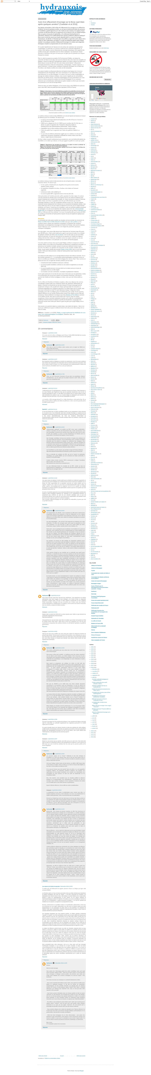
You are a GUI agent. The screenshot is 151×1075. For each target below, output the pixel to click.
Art (91, 156)
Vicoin (92, 544)
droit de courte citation (70, 112)
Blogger (82, 1070)
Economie (93, 257)
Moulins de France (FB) (97, 623)
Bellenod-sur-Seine (95, 170)
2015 (92, 730)
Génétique (93, 307)
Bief (92, 175)
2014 (92, 732)
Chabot (92, 206)
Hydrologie (93, 325)
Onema (92, 400)
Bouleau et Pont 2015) (72, 295)
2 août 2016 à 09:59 (52, 631)
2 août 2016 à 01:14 (55, 595)
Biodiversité (93, 179)
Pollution (93, 428)
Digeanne (93, 250)
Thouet (92, 519)
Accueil (62, 1055)
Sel (91, 480)
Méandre (93, 364)
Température (94, 514)
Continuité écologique (47, 322)
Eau (92, 256)
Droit (92, 254)
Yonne (92, 557)
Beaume (93, 168)
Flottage (93, 298)
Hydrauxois (49, 345)
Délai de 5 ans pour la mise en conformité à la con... (99, 699)
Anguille (93, 138)
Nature (92, 384)
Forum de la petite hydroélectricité (99, 600)
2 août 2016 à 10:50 (59, 648)
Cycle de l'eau (94, 241)
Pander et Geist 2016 (66, 249)
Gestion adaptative (95, 309)
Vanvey (92, 537)
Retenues (93, 443)
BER (92, 172)
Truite (92, 530)
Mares (92, 361)
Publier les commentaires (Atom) (52, 1058)
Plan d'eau (93, 420)
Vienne (92, 548)
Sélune (92, 482)
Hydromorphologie (95, 327)
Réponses (46, 342)
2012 (92, 737)
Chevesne (93, 211)
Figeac (92, 291)
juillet (93, 716)
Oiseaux (93, 396)
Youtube (93, 24)
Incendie (93, 332)
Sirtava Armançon (95, 635)
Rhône (92, 446)
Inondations (93, 334)
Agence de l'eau (94, 127)
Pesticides (93, 414)
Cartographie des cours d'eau (98, 197)
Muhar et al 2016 (42, 221)
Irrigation (93, 341)
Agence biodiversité (95, 126)
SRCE (92, 503)
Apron (92, 143)
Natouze (93, 382)
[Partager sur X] (55, 320)
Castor (92, 199)
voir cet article (59, 234)
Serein (92, 489)
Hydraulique (94, 322)
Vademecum (94, 535)
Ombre (92, 398)
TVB (92, 534)
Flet (92, 295)
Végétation (93, 539)
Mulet (92, 380)
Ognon (92, 395)
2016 (92, 667)
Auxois (92, 163)
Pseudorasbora (94, 436)
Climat (92, 216)
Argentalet (93, 151)
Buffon (92, 188)
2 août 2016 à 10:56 (52, 719)
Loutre (92, 357)
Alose (92, 135)
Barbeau (93, 165)
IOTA (92, 338)
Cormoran (93, 227)
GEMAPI (93, 306)
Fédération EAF (95, 608)
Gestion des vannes (95, 311)
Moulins (93, 379)
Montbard (93, 370)
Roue (92, 459)
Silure (92, 494)
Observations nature (95, 389)
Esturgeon (93, 277)
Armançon (93, 152)
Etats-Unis (93, 281)
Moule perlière (94, 375)
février (94, 726)
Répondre (44, 338)
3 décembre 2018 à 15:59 (66, 886)
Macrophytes (94, 359)
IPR (92, 339)
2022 (92, 655)
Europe (92, 286)
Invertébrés (93, 336)
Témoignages (94, 512)
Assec (92, 158)
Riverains (93, 452)
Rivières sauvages (95, 453)
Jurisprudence (94, 343)
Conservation (94, 222)
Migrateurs (93, 368)
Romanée (93, 457)
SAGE (92, 461)
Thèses (92, 518)
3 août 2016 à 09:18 (56, 790)
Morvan (92, 373)
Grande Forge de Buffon (97, 615)
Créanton (93, 234)
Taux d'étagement (95, 509)
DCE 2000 (93, 243)
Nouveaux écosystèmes (96, 387)
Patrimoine (93, 409)
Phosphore (93, 416)
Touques (93, 525)
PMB (92, 423)
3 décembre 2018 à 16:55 (61, 963)
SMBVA (92, 498)
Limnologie (93, 350)
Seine (92, 477)
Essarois (93, 273)
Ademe (92, 120)
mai (93, 720)
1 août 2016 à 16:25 (59, 345)
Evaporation (94, 290)
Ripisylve (93, 448)
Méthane (93, 366)
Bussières (93, 190)
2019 (92, 661)
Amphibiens (93, 136)
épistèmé (44, 409)
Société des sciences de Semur (99, 637)
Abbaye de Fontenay (96, 565)
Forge (92, 304)
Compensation (94, 220)
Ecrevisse (93, 259)
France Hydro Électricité (97, 603)
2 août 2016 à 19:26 (59, 753)
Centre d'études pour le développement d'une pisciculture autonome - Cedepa (99, 587)
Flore (92, 297)
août (93, 677)
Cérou (92, 202)
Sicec (92, 493)
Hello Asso (106, 48)
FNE (92, 300)
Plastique (93, 421)
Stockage (93, 505)
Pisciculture (93, 418)
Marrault (93, 363)
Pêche (92, 412)
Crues (92, 238)
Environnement (94, 268)
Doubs (92, 252)
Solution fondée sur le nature (98, 501)
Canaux (93, 193)
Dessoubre (93, 247)
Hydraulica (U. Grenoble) (97, 618)
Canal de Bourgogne (96, 192)
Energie (93, 265)
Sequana (93, 487)
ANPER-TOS (94, 140)
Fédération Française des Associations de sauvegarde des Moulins (99, 612)
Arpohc (93, 570)
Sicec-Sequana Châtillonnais (98, 632)
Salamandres (94, 464)
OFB (92, 393)
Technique (93, 510)
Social (92, 500)
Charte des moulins (95, 209)
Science (59, 322)
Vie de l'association (95, 546)
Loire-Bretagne (94, 354)
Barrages (93, 167)
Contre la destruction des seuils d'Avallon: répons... (99, 683)
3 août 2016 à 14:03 (59, 809)
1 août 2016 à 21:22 (52, 478)
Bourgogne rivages (96, 583)
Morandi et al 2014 (60, 221)
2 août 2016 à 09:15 (52, 612)
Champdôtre (94, 208)
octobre (94, 673)
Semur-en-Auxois (95, 485)
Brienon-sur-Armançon (96, 184)
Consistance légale (95, 224)
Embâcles (93, 263)
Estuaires (93, 275)
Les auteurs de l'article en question (51, 886)
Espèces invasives (95, 272)
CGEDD (93, 204)
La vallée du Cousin (96, 621)
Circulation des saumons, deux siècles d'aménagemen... (101, 693)
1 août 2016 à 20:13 (52, 388)
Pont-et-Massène (95, 430)
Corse (92, 229)
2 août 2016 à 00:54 (59, 510)
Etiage (92, 282)
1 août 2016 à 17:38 (59, 374)
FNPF (92, 302)
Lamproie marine (95, 348)
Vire (92, 550)
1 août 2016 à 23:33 (59, 427)
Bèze (92, 174)
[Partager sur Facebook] (57, 320)
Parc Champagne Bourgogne (98, 404)
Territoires (93, 516)
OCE (92, 391)
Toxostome (93, 528)
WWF (92, 555)
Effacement (54, 322)
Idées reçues (94, 330)
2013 (92, 735)
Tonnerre (93, 523)
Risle (92, 450)
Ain (91, 129)
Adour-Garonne (94, 124)
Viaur (92, 542)
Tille (92, 521)
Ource (92, 402)
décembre (94, 669)
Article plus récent (43, 1055)
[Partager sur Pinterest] (59, 320)
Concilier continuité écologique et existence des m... (100, 680)
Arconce (93, 147)
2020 (92, 659)
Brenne (92, 181)
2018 (92, 663)
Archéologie (94, 145)
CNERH (93, 218)
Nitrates (92, 386)
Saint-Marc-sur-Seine (96, 462)
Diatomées (93, 249)
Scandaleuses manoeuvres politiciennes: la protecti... (98, 696)
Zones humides (94, 559)
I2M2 (92, 329)
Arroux (92, 154)
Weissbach (93, 553)
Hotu (92, 320)
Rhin (92, 444)
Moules (92, 377)
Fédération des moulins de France (99, 605)
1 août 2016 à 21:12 (52, 409)
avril (93, 722)
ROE (92, 455)
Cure (92, 240)
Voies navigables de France (98, 640)
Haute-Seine (94, 316)
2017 (92, 665)
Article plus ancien (81, 1055)
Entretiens (93, 266)
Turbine (92, 532)
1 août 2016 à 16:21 (52, 333)
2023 (92, 653)
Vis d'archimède (94, 551)
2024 (92, 651)
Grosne (92, 314)
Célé (92, 200)
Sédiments (93, 475)
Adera (92, 122)
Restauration (94, 441)
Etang (92, 279)
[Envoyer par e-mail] (52, 320)
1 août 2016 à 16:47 (52, 359)
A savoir (93, 119)
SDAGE (92, 469)
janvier (94, 728)
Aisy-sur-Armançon (95, 131)
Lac (92, 347)
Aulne (92, 159)
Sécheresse (93, 471)
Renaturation (94, 439)
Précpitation (93, 432)
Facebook (93, 23)
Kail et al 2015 (51, 221)
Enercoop (93, 594)
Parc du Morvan (94, 405)
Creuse (92, 236)
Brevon (92, 183)
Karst (92, 345)
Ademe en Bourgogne (96, 568)
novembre (94, 671)
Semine (92, 484)
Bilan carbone (94, 177)
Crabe (92, 233)
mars (93, 724)
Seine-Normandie (95, 478)
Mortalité (93, 371)
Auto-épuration (94, 161)
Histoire (92, 318)
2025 (92, 649)
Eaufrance (93, 591)
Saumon (93, 466)
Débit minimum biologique (97, 245)
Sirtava (92, 496)
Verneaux (93, 541)
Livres (92, 352)
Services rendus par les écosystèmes (99, 491)
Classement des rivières (96, 215)
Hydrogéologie (94, 323)
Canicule (93, 195)
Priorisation (93, 434)
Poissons (93, 425)
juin (93, 718)
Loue (92, 355)
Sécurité (93, 473)
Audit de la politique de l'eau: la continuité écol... (99, 686)
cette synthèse (74, 221)
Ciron (92, 213)
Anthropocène (94, 142)
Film (92, 293)
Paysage (93, 411)
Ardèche (93, 149)
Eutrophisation (94, 288)
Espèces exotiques (95, 270)
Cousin (92, 231)
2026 (92, 647)
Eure (92, 284)
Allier (92, 133)
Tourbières (93, 526)
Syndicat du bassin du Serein (98, 507)
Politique (93, 427)
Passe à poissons (95, 407)
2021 (92, 657)
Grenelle (93, 313)
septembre (95, 675)
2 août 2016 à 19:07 (52, 738)
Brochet (92, 186)
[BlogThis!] (54, 320)
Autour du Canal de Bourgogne (99, 581)
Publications (94, 437)
